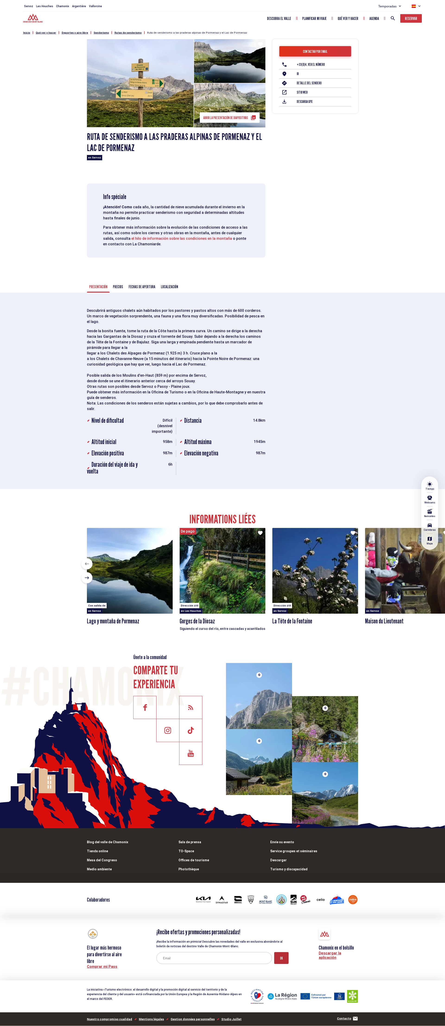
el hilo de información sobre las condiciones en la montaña (181, 238)
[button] (86, 563)
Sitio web (302, 92)
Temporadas (387, 6)
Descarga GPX (304, 101)
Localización (169, 286)
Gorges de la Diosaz (197, 621)
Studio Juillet (231, 1019)
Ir (298, 74)
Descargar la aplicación (330, 955)
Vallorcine (95, 6)
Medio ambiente (99, 869)
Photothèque (188, 869)
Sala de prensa (189, 842)
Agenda (374, 18)
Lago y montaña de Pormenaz (113, 621)
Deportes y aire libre (75, 32)
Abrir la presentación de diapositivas (225, 118)
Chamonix (62, 6)
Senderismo (101, 32)
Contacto (344, 1018)
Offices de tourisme (193, 860)
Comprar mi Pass (102, 966)
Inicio (26, 32)
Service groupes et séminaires (293, 851)
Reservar (411, 18)
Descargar (278, 860)
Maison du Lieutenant (384, 621)
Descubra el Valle (279, 18)
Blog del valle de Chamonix (107, 842)
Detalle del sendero (309, 83)
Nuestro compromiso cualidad (109, 1019)
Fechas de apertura (142, 286)
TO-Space (186, 851)
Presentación (98, 286)
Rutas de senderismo (128, 32)
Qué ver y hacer (348, 18)
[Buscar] (393, 18)
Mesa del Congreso (102, 860)
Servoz (28, 6)
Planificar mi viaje (314, 18)
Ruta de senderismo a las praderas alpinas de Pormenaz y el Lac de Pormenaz (197, 32)
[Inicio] (33, 19)
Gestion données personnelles (193, 1019)
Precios (118, 286)
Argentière (79, 6)
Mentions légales (151, 1019)
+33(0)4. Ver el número (311, 64)
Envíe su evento (282, 842)
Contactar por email (315, 51)
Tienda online (97, 851)
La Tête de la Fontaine (292, 621)
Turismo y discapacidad (289, 869)
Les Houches (44, 6)
